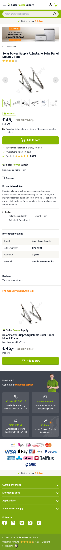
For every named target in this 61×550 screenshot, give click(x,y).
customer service (24, 384)
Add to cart (33, 140)
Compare (10, 178)
